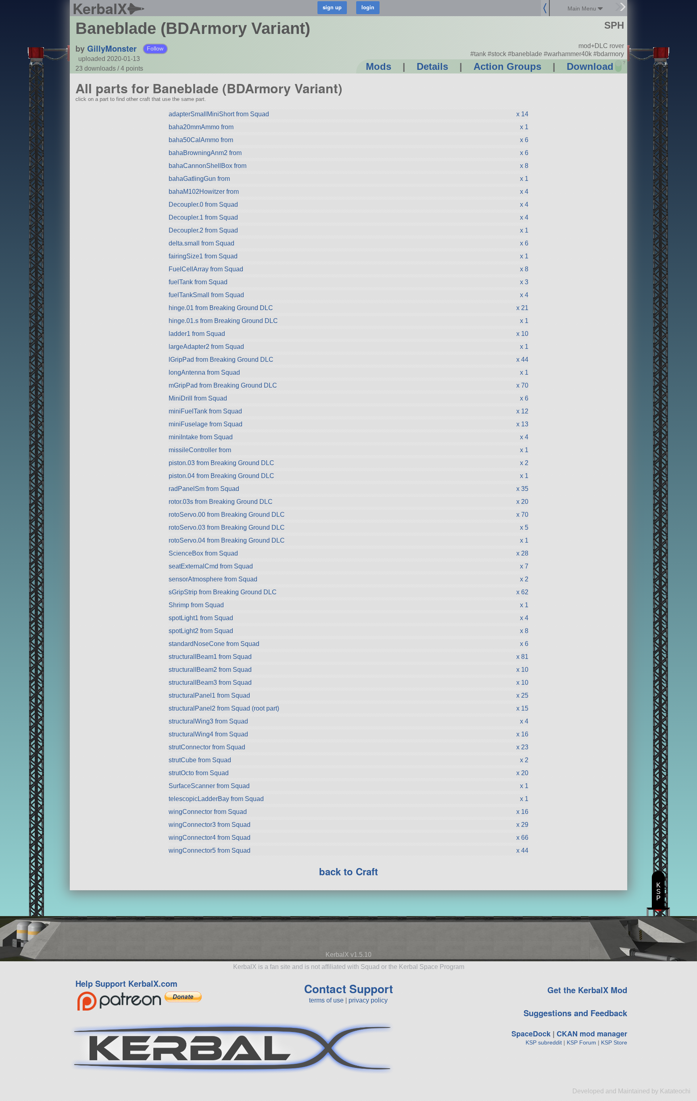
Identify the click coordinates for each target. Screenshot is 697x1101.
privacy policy (368, 1000)
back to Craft (348, 871)
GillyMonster (112, 48)
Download (590, 66)
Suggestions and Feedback (575, 1013)
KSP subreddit (544, 1042)
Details (432, 66)
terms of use (326, 1000)
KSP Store (614, 1042)
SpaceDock (531, 1033)
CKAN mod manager (592, 1033)
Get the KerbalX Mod (587, 990)
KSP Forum (581, 1042)
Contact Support (348, 988)
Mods (378, 66)
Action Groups (507, 66)
